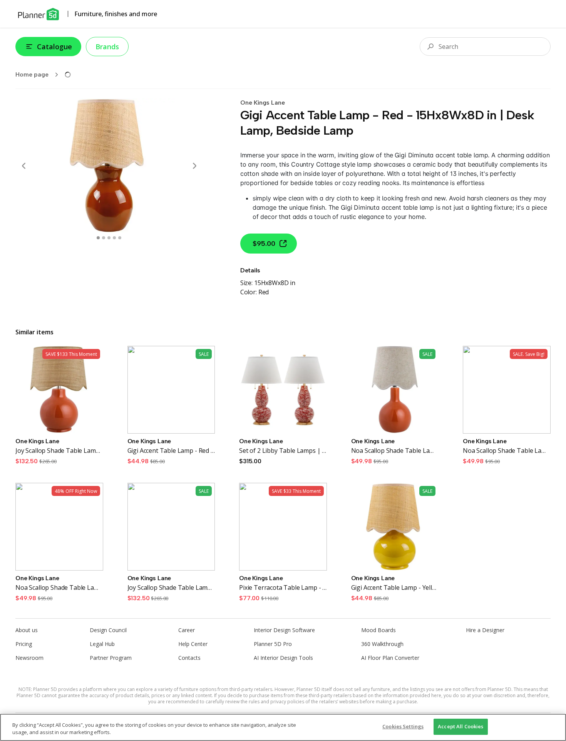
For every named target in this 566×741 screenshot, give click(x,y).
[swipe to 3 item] (114, 237)
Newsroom (29, 657)
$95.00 (264, 243)
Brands (107, 46)
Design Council (108, 630)
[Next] (194, 165)
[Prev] (23, 165)
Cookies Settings (403, 726)
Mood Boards (378, 630)
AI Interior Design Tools (283, 657)
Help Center (193, 644)
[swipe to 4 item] (119, 237)
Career (186, 630)
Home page (32, 74)
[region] (283, 727)
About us (26, 630)
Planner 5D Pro (273, 644)
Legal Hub (102, 644)
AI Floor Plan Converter (390, 657)
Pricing (23, 644)
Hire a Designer (485, 630)
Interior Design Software (284, 630)
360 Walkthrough (382, 644)
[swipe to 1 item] (103, 237)
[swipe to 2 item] (109, 237)
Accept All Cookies (460, 726)
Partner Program (111, 657)
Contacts (189, 657)
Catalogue (54, 46)
